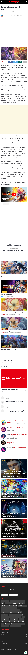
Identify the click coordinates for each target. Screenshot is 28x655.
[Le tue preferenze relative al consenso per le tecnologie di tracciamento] (25, 652)
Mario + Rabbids (4, 607)
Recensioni (12, 589)
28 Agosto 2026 (15, 476)
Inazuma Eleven (4, 605)
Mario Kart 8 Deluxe (12, 607)
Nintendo (14, 614)
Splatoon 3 (16, 619)
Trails (3, 623)
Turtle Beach (7, 623)
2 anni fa (11, 15)
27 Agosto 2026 (15, 516)
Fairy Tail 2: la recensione (6, 294)
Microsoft (10, 612)
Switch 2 (14, 621)
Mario (25, 605)
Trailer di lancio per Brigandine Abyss (11, 554)
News (10, 614)
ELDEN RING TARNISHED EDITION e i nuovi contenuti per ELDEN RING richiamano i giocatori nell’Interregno (15, 410)
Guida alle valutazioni (10, 649)
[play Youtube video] (14, 194)
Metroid (18, 610)
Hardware (14, 603)
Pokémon (7, 616)
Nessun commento (10, 314)
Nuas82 (6, 15)
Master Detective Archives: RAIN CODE (8, 610)
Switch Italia (5, 651)
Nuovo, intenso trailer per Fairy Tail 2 (9, 349)
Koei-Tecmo (20, 605)
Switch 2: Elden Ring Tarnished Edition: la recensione (14, 405)
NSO (22, 614)
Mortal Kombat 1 (4, 614)
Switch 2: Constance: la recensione (19, 447)
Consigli (22, 601)
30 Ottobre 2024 (18, 332)
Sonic (11, 619)
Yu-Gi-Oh (3, 625)
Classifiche (12, 601)
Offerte (3, 616)
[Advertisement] (14, 32)
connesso (8, 362)
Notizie (3, 272)
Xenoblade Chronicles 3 (20, 623)
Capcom (7, 601)
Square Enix (21, 619)
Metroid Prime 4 (4, 612)
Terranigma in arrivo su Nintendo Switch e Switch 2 (14, 401)
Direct (3, 603)
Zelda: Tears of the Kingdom (15, 625)
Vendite (12, 623)
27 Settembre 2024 (18, 350)
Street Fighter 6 (4, 621)
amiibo (3, 601)
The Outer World (21, 621)
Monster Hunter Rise (17, 612)
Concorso (17, 601)
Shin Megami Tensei (5, 619)
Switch (10, 621)
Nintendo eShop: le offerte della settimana (13, 397)
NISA (18, 614)
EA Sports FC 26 (8, 603)
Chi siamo (3, 649)
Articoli (2, 589)
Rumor (23, 616)
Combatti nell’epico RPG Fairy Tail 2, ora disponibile (12, 312)
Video (3, 310)
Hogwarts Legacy (21, 603)
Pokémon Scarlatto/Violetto (16, 616)
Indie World (15, 605)
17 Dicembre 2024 (10, 296)
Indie (10, 605)
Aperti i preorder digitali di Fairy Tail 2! (9, 331)
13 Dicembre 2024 (18, 314)
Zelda (8, 625)
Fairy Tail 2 (6, 203)
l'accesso (6, 355)
